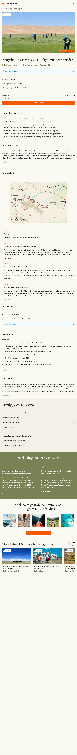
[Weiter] (73, 544)
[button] (38, 32)
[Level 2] (25, 88)
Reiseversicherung (8, 427)
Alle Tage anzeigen (8, 306)
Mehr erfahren (6, 494)
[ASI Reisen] (9, 3)
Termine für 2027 (38, 103)
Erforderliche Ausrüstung (10, 422)
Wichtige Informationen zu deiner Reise (15, 413)
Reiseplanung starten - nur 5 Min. (38, 533)
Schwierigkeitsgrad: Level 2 (11, 418)
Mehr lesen (5, 162)
